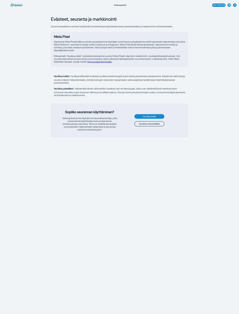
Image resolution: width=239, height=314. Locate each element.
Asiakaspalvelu (120, 5)
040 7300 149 (219, 5)
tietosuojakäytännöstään (99, 61)
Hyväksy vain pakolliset (149, 123)
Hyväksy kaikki (149, 116)
